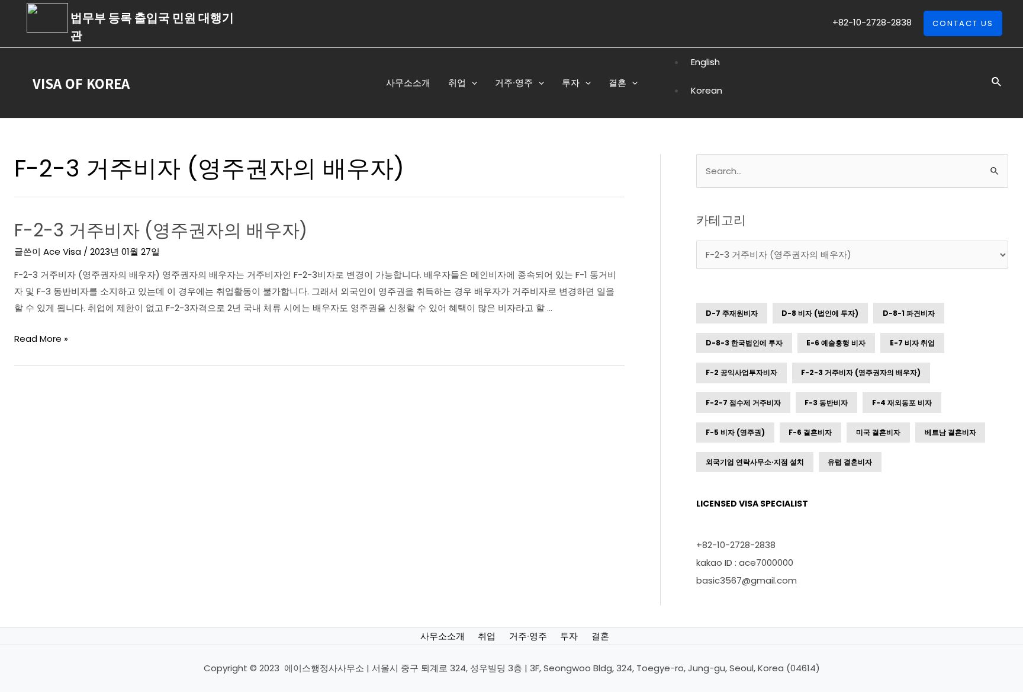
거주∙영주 (528, 636)
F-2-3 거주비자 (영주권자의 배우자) (160, 230)
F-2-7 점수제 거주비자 (743, 403)
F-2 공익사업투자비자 (741, 372)
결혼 (600, 636)
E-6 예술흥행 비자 (836, 343)
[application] (471, 83)
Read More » (41, 338)
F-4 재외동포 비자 (902, 403)
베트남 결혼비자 (950, 432)
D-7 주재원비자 (732, 313)
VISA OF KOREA (81, 82)
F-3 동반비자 (826, 403)
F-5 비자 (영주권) (735, 432)
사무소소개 (442, 636)
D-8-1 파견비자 (909, 313)
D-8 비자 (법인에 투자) (819, 313)
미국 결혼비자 (878, 432)
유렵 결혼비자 (850, 462)
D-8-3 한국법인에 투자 (744, 343)
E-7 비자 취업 (912, 343)
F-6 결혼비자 (810, 432)
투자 (569, 636)
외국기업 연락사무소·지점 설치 (755, 462)
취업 (487, 636)
